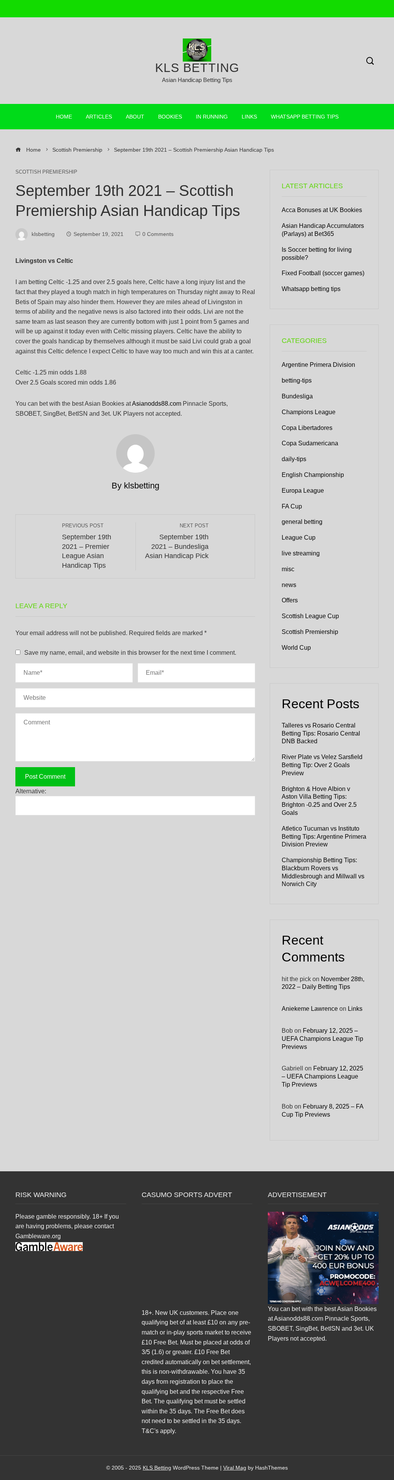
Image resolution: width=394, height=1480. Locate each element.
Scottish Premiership (46, 172)
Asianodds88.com (156, 403)
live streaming (301, 553)
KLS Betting (197, 68)
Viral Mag (234, 1468)
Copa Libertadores (307, 428)
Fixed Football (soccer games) (323, 273)
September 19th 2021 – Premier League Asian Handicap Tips (86, 546)
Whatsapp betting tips (305, 117)
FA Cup (292, 506)
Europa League (303, 490)
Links (249, 117)
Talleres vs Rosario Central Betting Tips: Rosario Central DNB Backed (321, 733)
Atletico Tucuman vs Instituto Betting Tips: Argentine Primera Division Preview (324, 836)
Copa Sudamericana (310, 443)
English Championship (313, 475)
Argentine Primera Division (318, 364)
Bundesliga (297, 396)
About (135, 117)
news (289, 585)
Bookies (170, 117)
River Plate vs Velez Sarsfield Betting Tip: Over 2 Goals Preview (322, 765)
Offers (290, 600)
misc (288, 569)
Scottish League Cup (310, 616)
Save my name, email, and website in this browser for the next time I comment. (130, 652)
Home (64, 117)
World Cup (296, 647)
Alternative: (30, 791)
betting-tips (297, 380)
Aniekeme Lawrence (310, 1008)
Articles (99, 117)
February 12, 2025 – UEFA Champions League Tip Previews (322, 1038)
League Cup (299, 537)
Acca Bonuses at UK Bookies (322, 210)
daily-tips (294, 459)
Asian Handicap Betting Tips (197, 80)
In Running (212, 117)
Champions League (309, 412)
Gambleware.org (38, 1236)
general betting (302, 521)
